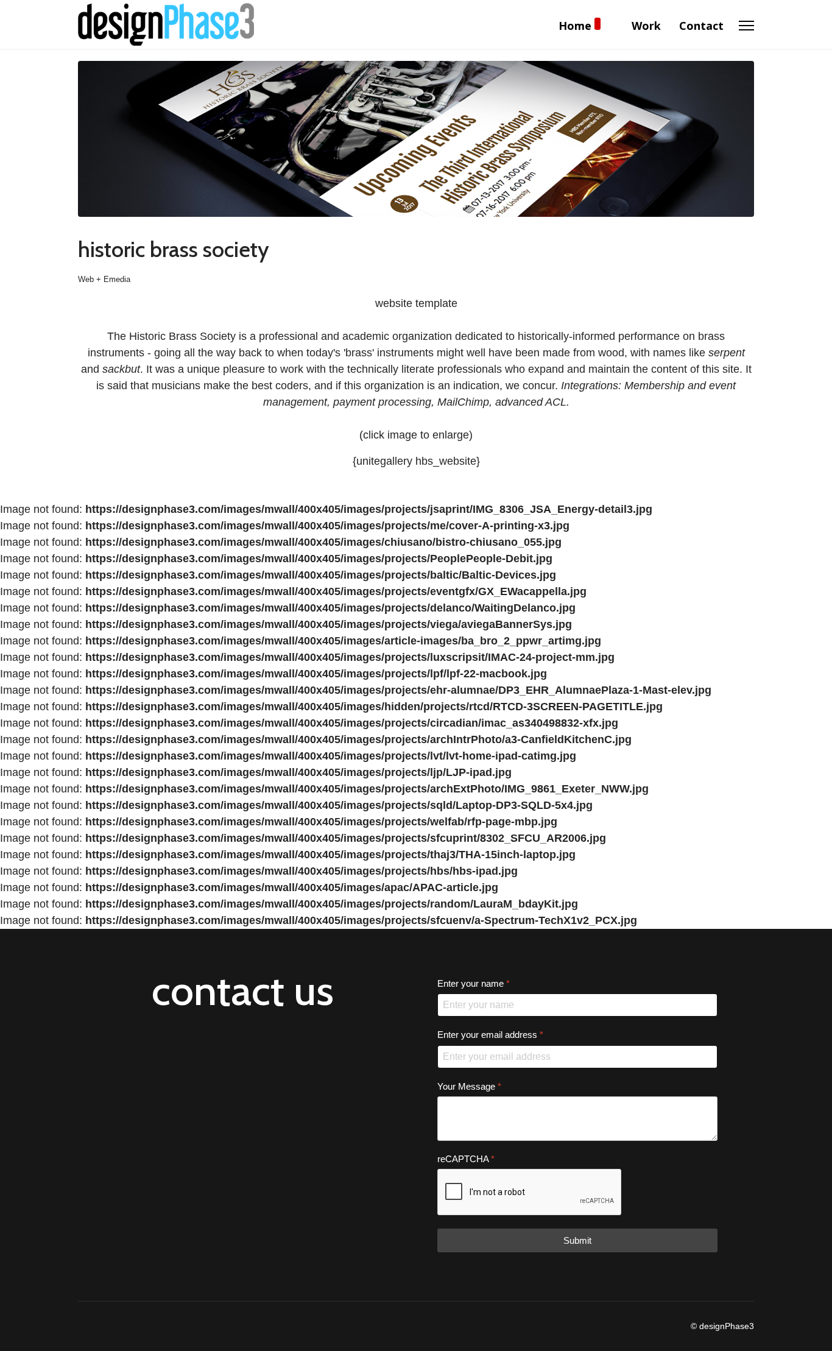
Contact (701, 25)
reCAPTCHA (466, 1158)
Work (646, 25)
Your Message (469, 1086)
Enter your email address (490, 1034)
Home (575, 25)
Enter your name (473, 983)
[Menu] (746, 25)
